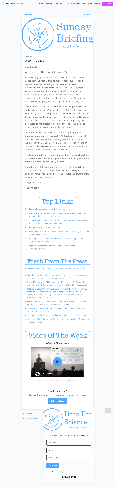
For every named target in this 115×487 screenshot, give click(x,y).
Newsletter (75, 4)
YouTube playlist (72, 381)
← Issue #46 (27, 14)
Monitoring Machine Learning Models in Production (52, 246)
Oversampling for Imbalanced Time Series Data (48, 315)
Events (66, 4)
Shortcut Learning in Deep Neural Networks (47, 301)
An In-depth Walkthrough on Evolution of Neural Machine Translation (58, 319)
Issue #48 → (88, 14)
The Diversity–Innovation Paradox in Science (47, 275)
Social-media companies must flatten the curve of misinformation (56, 268)
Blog (83, 4)
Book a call (107, 4)
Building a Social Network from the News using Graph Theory (56, 239)
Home (41, 4)
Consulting (49, 4)
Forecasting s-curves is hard (42, 209)
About (89, 4)
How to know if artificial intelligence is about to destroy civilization (59, 231)
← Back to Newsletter (31, 418)
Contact (97, 4)
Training (59, 4)
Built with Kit (69, 477)
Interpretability (36, 227)
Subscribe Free (57, 401)
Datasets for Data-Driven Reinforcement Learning (49, 308)
